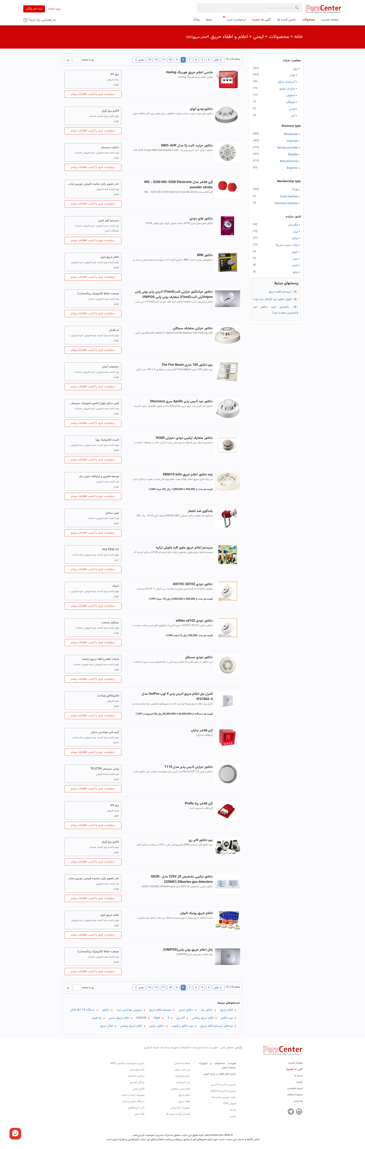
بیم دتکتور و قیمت (182, 1026)
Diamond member (286, 203)
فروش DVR (229, 1103)
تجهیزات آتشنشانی (180, 1108)
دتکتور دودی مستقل (198, 657)
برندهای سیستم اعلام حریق (216, 1026)
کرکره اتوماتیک (182, 1076)
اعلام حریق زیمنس (131, 1026)
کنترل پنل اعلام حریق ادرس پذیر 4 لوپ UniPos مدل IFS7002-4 (177, 696)
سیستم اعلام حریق (280, 291)
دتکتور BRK (204, 255)
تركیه (295, 272)
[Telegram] (291, 1111)
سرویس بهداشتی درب (129, 1010)
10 (170, 60)
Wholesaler (291, 134)
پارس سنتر (193, 1047)
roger (156, 1018)
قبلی (218, 60)
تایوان (294, 252)
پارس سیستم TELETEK (104, 769)
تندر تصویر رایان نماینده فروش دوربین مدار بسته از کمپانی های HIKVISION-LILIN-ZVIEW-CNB (93, 184)
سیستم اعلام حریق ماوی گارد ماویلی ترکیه (184, 547)
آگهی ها (294, 1069)
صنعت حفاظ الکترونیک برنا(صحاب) (98, 293)
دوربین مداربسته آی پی (223, 1084)
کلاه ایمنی (139, 1114)
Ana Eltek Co (110, 549)
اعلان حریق (106, 1026)
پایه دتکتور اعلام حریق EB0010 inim (187, 474)
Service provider (287, 148)
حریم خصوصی (295, 1088)
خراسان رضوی (287, 88)
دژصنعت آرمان (110, 366)
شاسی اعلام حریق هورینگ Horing (189, 72)
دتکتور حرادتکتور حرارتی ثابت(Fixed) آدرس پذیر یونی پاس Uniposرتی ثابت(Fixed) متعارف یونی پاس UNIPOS (173, 294)
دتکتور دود (206, 1010)
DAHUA (141, 1018)
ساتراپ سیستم (110, 147)
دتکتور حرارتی (156, 1026)
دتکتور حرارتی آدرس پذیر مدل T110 (188, 767)
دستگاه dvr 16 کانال (82, 1010)
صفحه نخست (295, 1063)
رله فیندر (97, 1018)
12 (156, 60)
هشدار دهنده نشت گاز (178, 1114)
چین (295, 259)
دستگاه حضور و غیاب (133, 1101)
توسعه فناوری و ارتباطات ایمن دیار (99, 476)
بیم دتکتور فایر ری (200, 840)
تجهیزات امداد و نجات (132, 1095)
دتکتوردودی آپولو (201, 109)
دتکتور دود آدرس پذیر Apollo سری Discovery (181, 401)
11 (163, 60)
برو (68, 60)
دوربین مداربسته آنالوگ (223, 1091)
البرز (293, 115)
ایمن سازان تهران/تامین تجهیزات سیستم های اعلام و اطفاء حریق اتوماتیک (93, 403)
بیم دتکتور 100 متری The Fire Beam (186, 365)
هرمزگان (290, 102)
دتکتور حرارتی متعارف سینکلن (192, 328)
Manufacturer (289, 161)
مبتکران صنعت (110, 622)
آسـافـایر (114, 330)
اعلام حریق (226, 1010)
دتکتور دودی (186, 1010)
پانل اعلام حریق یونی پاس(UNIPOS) (187, 949)
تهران (292, 75)
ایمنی (258, 37)
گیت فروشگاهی (136, 1108)
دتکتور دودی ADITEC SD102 (192, 584)
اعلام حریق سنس (119, 1018)
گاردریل (180, 1018)
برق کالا (114, 74)
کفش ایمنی (138, 1089)
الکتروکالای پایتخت (108, 695)
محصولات (279, 37)
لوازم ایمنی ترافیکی (180, 1089)
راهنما (300, 1082)
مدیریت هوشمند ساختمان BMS (127, 1063)
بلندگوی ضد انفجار (200, 511)
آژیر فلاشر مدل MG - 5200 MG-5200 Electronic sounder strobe (178, 185)
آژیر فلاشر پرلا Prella (198, 803)
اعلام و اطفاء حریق (229, 37)
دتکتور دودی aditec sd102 (194, 621)
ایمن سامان (112, 513)
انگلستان (293, 225)
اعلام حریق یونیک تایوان (196, 913)
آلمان (295, 265)
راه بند (232, 1110)
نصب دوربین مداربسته (223, 1097)
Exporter (292, 168)
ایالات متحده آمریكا (287, 245)
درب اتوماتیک (183, 1082)
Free (295, 190)
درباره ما (298, 1076)
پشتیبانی (298, 1101)
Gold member (289, 196)
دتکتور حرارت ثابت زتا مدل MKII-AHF (186, 145)
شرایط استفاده (295, 1095)
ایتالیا (295, 238)
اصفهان (290, 95)
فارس (292, 109)
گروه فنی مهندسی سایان (105, 732)
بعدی (138, 60)
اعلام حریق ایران (109, 257)
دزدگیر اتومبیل (136, 1082)
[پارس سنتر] (324, 9)
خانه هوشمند (137, 1070)
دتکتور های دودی (200, 218)
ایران (295, 69)
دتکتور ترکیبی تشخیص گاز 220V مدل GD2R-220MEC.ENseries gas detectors (181, 879)
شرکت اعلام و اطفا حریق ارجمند (100, 659)
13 (149, 60)
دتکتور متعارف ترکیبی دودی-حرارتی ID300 (184, 438)
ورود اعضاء (54, 9)
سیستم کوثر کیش (108, 220)
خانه (298, 37)
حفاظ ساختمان (182, 1063)
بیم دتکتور (227, 1018)
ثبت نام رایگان (34, 9)
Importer (292, 141)
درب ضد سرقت (182, 1070)
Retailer (293, 154)
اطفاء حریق (184, 1101)
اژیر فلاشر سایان (201, 730)
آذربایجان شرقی (286, 82)
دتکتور (105, 1010)
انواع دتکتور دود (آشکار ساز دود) (272, 299)
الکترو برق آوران (110, 111)
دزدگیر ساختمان (136, 1076)
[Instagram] (299, 1111)
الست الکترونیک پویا (107, 440)
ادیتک (115, 586)
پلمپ (233, 1116)
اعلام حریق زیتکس (203, 1018)
